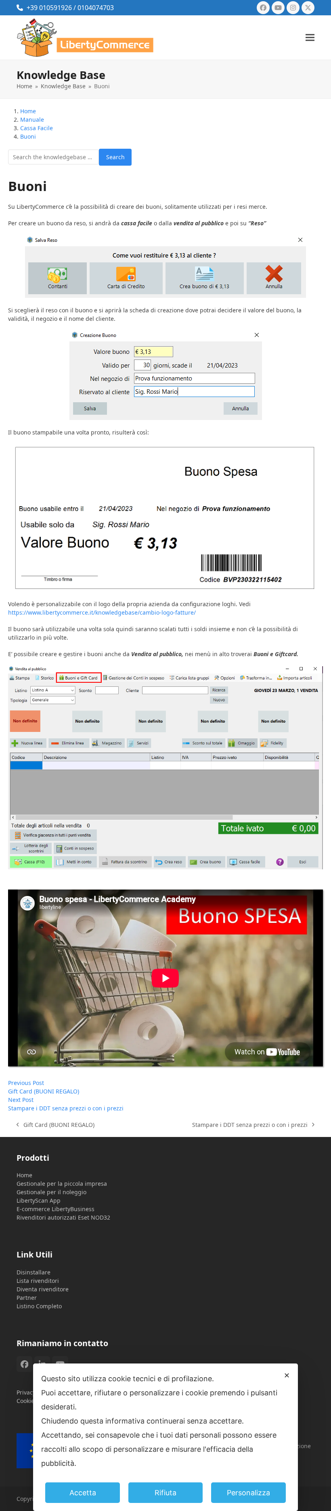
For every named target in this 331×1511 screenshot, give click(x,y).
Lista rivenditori (38, 1280)
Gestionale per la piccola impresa (62, 1183)
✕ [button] (287, 1375)
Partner (27, 1297)
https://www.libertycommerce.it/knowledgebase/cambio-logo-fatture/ (102, 612)
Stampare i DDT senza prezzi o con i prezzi (250, 1125)
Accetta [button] (82, 1492)
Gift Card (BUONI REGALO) (55, 1125)
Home (24, 1175)
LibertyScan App (39, 1200)
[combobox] (53, 157)
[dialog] (165, 1437)
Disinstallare (33, 1272)
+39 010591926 (49, 7)
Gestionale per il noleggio (51, 1192)
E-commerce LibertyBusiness (55, 1209)
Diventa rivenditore (43, 1289)
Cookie (25, 1401)
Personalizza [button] (248, 1492)
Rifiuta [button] (165, 1492)
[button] (310, 37)
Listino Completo (39, 1306)
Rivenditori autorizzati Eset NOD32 (63, 1217)
